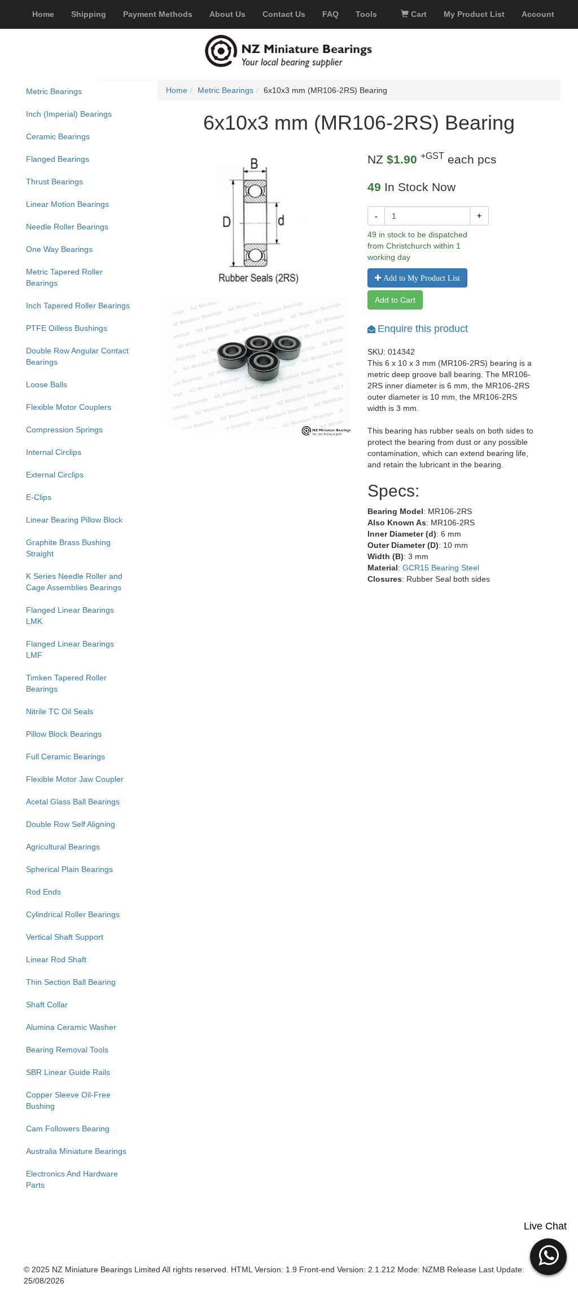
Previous (149, 383)
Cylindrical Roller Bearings (73, 914)
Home (176, 90)
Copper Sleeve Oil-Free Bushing (68, 1100)
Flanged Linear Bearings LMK (70, 615)
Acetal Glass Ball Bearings (73, 801)
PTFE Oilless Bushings (66, 328)
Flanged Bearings (57, 158)
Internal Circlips (53, 452)
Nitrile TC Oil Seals (59, 711)
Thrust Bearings (54, 181)
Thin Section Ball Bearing (71, 981)
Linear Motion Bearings (67, 204)
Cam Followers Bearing (68, 1128)
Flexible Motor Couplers (68, 407)
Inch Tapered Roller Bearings (78, 305)
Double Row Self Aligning (70, 824)
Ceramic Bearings (58, 136)
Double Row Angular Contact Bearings (77, 356)
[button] (548, 1255)
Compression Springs (64, 429)
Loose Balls (46, 384)
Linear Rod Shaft (56, 959)
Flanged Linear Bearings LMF (70, 649)
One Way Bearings (59, 249)
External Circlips (55, 474)
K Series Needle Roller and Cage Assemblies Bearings (74, 582)
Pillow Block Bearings (64, 733)
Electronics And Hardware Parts (72, 1179)
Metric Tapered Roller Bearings (64, 277)
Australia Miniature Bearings (76, 1151)
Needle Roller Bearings (67, 226)
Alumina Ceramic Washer (71, 1027)
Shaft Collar (47, 1004)
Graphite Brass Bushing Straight (68, 548)
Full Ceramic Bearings (65, 756)
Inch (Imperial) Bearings (69, 113)
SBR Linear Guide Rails (68, 1072)
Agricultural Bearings (63, 846)
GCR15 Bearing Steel (440, 567)
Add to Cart (395, 299)
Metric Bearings (54, 91)
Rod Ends (43, 891)
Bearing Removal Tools (67, 1049)
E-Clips (38, 497)
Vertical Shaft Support (64, 936)
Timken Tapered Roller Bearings (66, 683)
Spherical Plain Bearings (69, 869)
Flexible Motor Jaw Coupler (75, 779)
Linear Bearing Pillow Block (74, 519)
